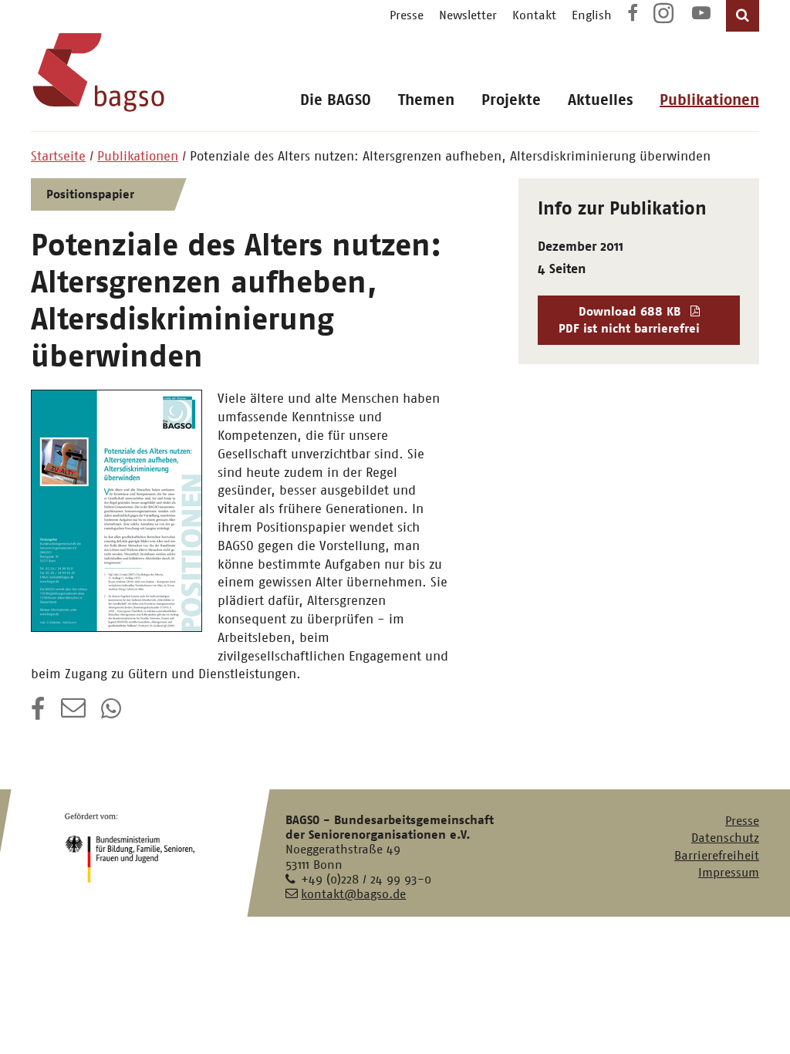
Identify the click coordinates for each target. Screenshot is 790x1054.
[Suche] (742, 16)
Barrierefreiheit (716, 855)
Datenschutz (725, 837)
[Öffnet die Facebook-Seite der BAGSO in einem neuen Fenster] (632, 15)
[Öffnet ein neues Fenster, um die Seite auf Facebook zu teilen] (38, 713)
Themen (426, 100)
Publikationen (709, 100)
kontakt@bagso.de (353, 894)
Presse (407, 15)
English (592, 15)
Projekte (511, 100)
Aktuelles (600, 100)
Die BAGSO (335, 100)
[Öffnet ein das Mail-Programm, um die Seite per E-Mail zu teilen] (73, 713)
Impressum (728, 872)
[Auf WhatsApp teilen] (112, 713)
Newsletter (468, 15)
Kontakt (534, 15)
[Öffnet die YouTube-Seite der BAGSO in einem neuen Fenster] (701, 15)
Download (629, 320)
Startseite (58, 156)
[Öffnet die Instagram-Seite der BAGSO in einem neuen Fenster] (665, 19)
